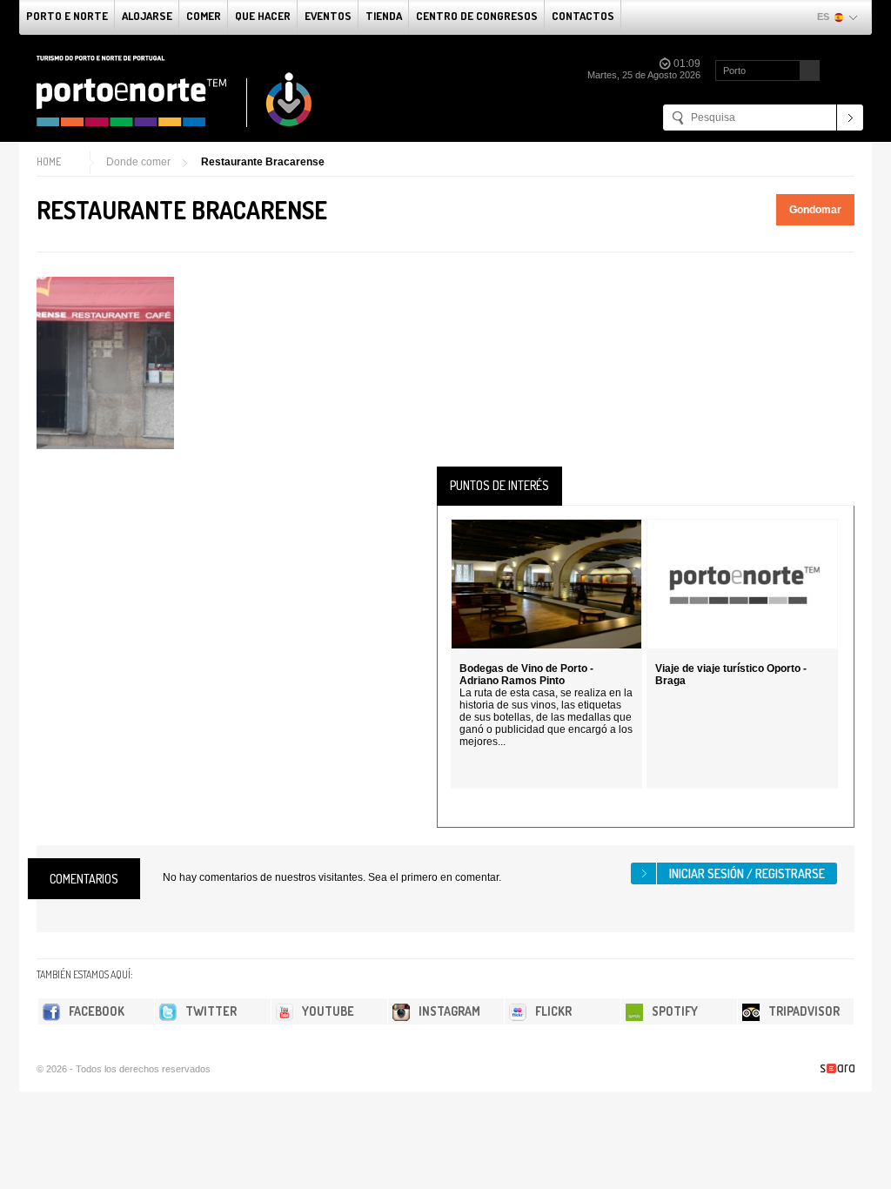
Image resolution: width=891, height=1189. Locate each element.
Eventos (328, 16)
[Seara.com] (837, 1068)
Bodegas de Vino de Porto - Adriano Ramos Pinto (526, 674)
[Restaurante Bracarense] (105, 363)
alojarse (147, 16)
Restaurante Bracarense (263, 162)
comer (203, 16)
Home (49, 161)
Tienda (383, 16)
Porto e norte (67, 16)
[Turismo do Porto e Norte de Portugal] (175, 91)
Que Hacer (263, 16)
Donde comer (138, 162)
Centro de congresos (477, 16)
